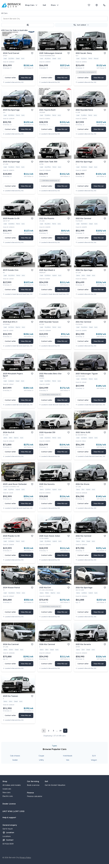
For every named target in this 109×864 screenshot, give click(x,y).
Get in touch (8, 829)
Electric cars (8, 796)
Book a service (33, 785)
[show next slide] (31, 42)
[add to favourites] (32, 53)
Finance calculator (34, 796)
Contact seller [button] (10, 78)
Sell (44, 5)
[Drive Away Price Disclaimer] (10, 68)
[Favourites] (89, 5)
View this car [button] (26, 78)
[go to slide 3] (18, 48)
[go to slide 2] (16, 48)
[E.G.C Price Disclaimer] (79, 602)
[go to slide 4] (20, 48)
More (53, 5)
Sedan (15, 760)
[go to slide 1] (14, 48)
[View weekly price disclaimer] (32, 68)
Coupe (41, 756)
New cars (6, 792)
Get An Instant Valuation (55, 785)
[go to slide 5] (22, 48)
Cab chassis (15, 756)
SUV (94, 756)
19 (60, 731)
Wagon (94, 760)
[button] (27, 25)
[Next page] (65, 731)
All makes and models (12, 785)
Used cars (7, 789)
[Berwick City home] (11, 5)
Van (67, 760)
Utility (41, 760)
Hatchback (67, 756)
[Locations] (97, 5)
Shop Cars (29, 5)
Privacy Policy (25, 857)
